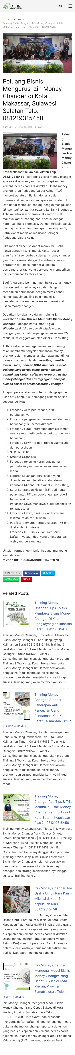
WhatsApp (12, 579)
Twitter (49, 573)
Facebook (32, 573)
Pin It (27, 579)
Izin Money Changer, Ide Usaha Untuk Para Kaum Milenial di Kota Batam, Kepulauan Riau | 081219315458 (53, 898)
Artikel (17, 19)
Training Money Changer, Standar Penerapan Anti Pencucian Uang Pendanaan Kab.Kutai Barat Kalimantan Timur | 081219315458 (37, 710)
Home (6, 19)
